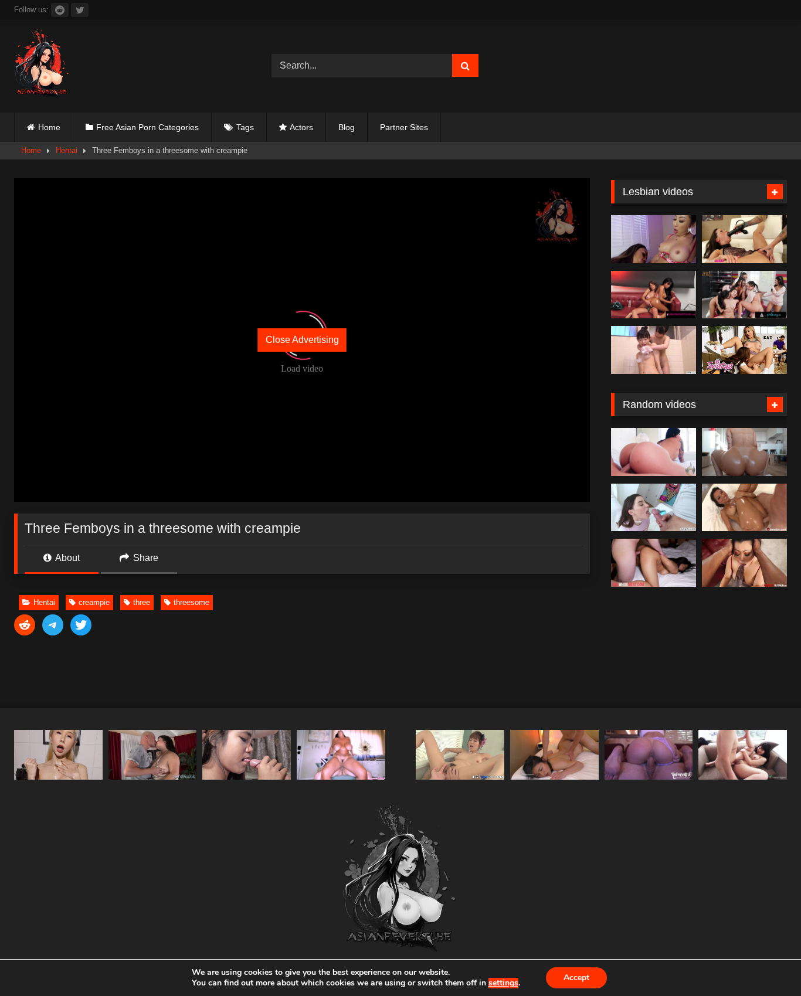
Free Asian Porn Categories (147, 127)
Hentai (66, 150)
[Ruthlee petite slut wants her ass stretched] (744, 452)
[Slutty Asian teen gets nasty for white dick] (653, 563)
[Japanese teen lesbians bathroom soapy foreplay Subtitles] (653, 350)
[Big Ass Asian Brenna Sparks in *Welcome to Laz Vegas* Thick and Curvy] (653, 452)
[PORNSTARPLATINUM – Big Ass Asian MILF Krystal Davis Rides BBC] (744, 563)
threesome (191, 602)
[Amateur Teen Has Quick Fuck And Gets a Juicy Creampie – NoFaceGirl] (649, 755)
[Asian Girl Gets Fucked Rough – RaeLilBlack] (554, 755)
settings (503, 983)
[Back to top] (765, 961)
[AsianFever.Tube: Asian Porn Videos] (42, 66)
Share (144, 558)
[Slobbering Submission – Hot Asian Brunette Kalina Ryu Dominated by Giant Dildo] (744, 239)
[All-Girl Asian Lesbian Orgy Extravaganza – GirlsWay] (744, 295)
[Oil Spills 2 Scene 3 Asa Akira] (744, 508)
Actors (301, 127)
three (141, 602)
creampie (94, 602)
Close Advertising (302, 340)
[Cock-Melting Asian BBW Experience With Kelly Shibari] (152, 755)
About (66, 558)
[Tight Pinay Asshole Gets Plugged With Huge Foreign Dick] (246, 755)
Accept (576, 977)
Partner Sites (404, 127)
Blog (346, 127)
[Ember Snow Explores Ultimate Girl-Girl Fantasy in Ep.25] (653, 295)
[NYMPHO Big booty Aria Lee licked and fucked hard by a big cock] (653, 508)
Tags (245, 127)
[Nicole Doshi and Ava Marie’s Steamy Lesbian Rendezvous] (653, 239)
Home (49, 127)
